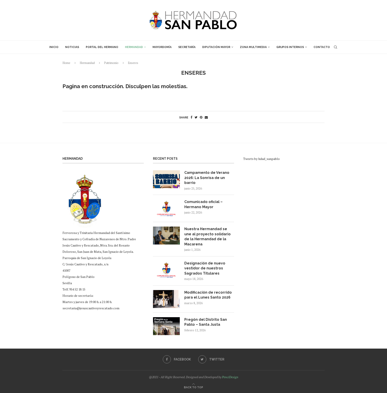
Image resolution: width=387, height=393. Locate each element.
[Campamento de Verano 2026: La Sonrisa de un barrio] (166, 179)
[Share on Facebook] (191, 117)
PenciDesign (230, 377)
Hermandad (134, 47)
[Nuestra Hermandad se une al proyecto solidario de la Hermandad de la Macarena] (166, 236)
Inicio (53, 47)
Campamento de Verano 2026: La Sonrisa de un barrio (206, 177)
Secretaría (187, 47)
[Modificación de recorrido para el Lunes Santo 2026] (166, 299)
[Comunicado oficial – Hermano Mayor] (166, 208)
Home (66, 63)
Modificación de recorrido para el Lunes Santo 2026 (208, 294)
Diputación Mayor (216, 47)
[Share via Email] (206, 117)
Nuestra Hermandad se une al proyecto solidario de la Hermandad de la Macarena (207, 236)
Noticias (72, 47)
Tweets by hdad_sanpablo (261, 159)
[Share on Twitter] (196, 117)
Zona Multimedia (253, 47)
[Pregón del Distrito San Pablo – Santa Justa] (166, 326)
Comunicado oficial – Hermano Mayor (203, 204)
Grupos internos (290, 47)
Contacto (322, 47)
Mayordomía (162, 47)
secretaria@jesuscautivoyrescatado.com (90, 308)
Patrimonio (111, 63)
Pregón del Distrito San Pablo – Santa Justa (205, 322)
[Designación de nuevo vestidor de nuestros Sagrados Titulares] (166, 270)
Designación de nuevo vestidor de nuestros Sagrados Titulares (204, 268)
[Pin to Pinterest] (201, 117)
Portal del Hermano (102, 47)
